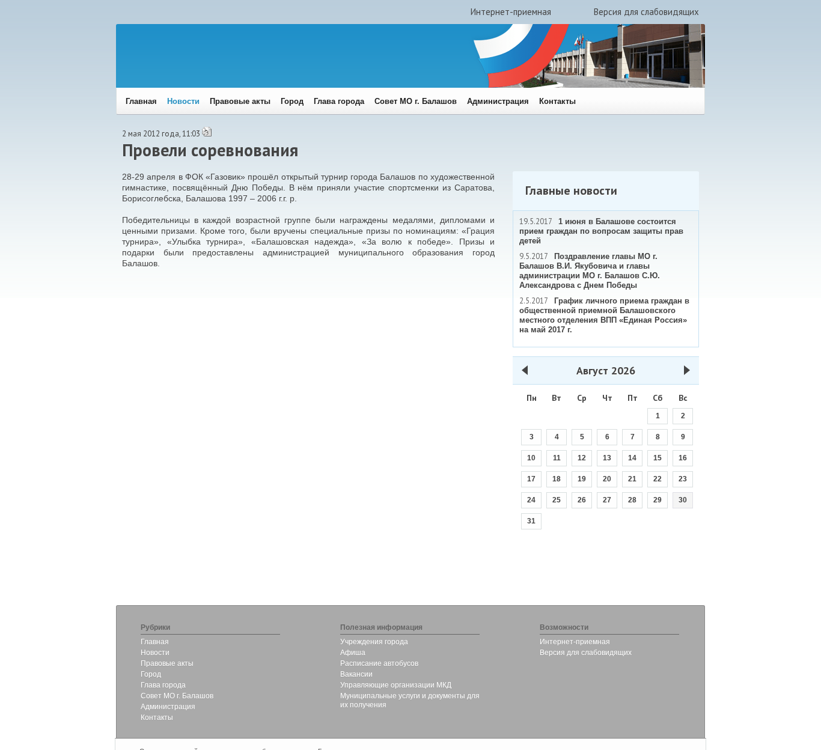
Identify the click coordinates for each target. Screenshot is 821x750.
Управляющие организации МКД (395, 685)
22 (657, 479)
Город (292, 101)
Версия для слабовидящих (646, 11)
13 (607, 458)
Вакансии (356, 674)
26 (582, 500)
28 (632, 500)
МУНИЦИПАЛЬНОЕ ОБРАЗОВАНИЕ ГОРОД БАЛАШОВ (298, 63)
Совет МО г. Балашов (415, 101)
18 (556, 479)
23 (683, 479)
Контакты (557, 101)
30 (683, 500)
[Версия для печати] (207, 134)
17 (531, 479)
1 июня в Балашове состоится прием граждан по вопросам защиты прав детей (601, 231)
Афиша (352, 652)
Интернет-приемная (511, 11)
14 (632, 458)
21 (632, 479)
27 (607, 500)
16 (683, 458)
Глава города (339, 101)
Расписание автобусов (379, 663)
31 (531, 521)
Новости (183, 101)
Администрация (498, 101)
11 (557, 458)
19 (582, 479)
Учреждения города (374, 642)
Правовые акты (240, 101)
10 (531, 458)
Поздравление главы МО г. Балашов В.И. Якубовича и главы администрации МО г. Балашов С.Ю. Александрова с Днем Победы (589, 271)
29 (657, 500)
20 (607, 479)
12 (582, 458)
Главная (141, 101)
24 (531, 500)
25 (556, 500)
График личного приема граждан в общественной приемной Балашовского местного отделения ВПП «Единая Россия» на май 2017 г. (604, 315)
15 (657, 458)
